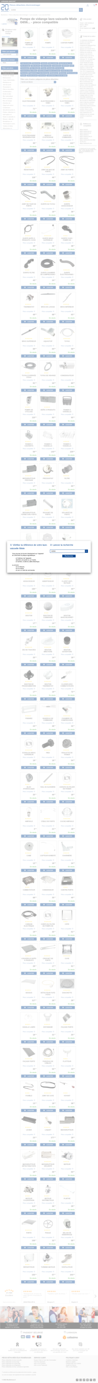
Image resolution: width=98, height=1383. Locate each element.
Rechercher (69, 556)
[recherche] (86, 551)
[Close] (91, 541)
